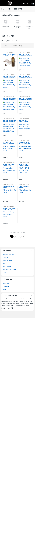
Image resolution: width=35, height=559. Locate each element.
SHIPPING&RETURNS (10, 270)
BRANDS (6, 283)
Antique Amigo (23, 52)
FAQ (4, 264)
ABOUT (5, 258)
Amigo (4, 52)
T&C (4, 272)
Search (24, 3)
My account (7, 267)
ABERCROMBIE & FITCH (9, 162)
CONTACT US (7, 261)
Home (3, 9)
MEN (9, 9)
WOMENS (6, 286)
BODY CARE (10, 52)
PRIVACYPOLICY (8, 255)
